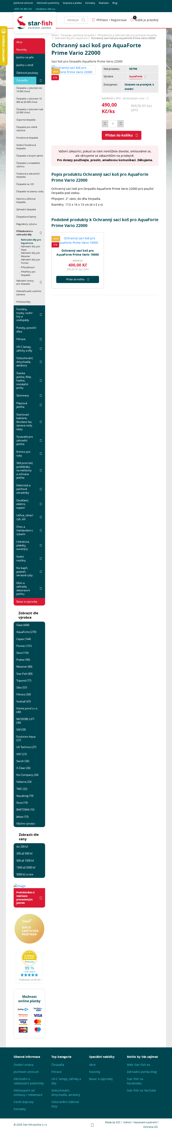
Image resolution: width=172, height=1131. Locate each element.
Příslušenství (28, 267)
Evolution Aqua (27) (25, 738)
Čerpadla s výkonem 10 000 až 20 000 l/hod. (29, 100)
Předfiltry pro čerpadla (28, 273)
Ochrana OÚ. (150, 1127)
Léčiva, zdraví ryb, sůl (24, 517)
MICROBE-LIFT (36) (25, 720)
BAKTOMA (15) (25, 809)
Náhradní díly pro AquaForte (31, 241)
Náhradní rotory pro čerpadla (25, 282)
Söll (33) (21, 729)
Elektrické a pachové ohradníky (23, 489)
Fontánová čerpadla (27, 137)
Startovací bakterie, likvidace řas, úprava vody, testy (24, 422)
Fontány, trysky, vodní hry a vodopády (24, 314)
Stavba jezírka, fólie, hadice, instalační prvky (23, 380)
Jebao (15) (22, 817)
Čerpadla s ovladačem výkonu (28, 164)
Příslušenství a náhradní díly (24, 233)
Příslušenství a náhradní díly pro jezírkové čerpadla (127, 35)
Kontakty (90, 2)
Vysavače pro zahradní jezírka (24, 440)
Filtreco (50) (23, 694)
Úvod (54, 35)
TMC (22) (21, 789)
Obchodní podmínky (48, 2)
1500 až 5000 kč (25, 867)
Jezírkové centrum (23, 2)
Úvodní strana (23, 1065)
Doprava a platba (72, 2)
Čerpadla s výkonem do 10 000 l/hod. (29, 89)
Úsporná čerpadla (25, 119)
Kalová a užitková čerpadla (25, 200)
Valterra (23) (23, 782)
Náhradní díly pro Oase (30, 248)
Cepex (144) (23, 639)
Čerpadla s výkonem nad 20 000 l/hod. (29, 111)
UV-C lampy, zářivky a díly (24, 348)
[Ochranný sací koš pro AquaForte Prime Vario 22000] (73, 69)
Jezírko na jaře (25, 57)
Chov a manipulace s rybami (24, 530)
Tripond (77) (23, 680)
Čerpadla (21, 80)
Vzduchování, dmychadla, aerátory (24, 361)
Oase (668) (22, 625)
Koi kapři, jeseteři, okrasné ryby (24, 571)
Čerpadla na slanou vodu (30, 191)
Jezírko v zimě (24, 65)
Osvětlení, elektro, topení (22, 504)
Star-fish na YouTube (141, 1090)
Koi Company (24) (27, 775)
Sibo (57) (21, 687)
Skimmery (22, 395)
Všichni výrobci (25, 823)
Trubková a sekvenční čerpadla (28, 175)
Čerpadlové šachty (26, 216)
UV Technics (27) (26, 747)
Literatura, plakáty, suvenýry (22, 545)
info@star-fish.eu (45, 9)
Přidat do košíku (119, 135)
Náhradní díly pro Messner (30, 254)
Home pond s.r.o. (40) (27, 710)
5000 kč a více (24, 874)
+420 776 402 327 (23, 9)
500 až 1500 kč (25, 860)
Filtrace (20, 339)
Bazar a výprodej (26, 601)
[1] (83, 20)
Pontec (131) (24, 646)
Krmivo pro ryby (23, 453)
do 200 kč (22, 846)
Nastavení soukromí (145, 1122)
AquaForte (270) (26, 632)
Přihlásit (102, 20)
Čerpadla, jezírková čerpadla (77, 35)
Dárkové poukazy (27, 73)
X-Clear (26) (23, 768)
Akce (19, 42)
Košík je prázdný (146, 20)
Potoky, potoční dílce (26, 329)
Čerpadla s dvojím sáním (29, 155)
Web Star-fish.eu (138, 1065)
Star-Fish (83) (24, 674)
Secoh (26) (22, 761)
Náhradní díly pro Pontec (30, 261)
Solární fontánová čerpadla (26, 146)
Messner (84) (24, 666)
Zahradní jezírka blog (142, 1072)
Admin (127, 1122)
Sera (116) (22, 653)
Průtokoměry (23, 301)
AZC (118, 1122)
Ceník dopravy (24, 1102)
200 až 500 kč (24, 853)
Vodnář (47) (23, 701)
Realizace (104, 2)
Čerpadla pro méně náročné (26, 128)
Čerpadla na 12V (25, 184)
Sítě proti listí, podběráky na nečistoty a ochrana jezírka (24, 470)
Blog (114, 2)
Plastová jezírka (21, 405)
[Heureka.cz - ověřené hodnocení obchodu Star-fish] (29, 966)
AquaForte (135, 76)
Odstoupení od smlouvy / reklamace (28, 1092)
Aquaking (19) (24, 796)
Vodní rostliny (21, 558)
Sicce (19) (22, 803)
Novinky (21, 49)
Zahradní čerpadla (26, 209)
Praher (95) (23, 660)
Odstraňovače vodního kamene (28, 292)
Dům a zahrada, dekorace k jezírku (23, 588)
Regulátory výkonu (26, 224)
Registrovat (119, 20)
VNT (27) (21, 754)
